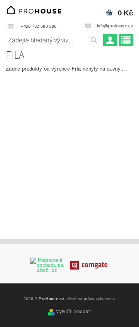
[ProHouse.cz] (35, 10)
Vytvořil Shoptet (73, 311)
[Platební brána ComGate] (89, 265)
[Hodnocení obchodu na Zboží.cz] (47, 265)
